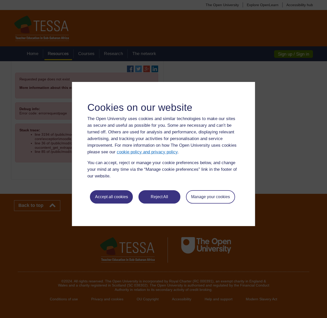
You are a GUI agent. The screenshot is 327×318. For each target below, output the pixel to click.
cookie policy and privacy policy (147, 152)
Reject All (159, 197)
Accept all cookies (111, 197)
